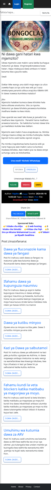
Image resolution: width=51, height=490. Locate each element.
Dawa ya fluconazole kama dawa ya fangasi (25, 251)
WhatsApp (32, 213)
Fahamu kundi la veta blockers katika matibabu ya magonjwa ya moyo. (24, 389)
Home (13, 486)
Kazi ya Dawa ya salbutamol (25, 348)
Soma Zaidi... (12, 269)
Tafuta (45, 13)
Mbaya (26, 184)
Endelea (31, 169)
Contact (37, 486)
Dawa (25, 196)
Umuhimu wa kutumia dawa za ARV (21, 432)
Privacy (28, 486)
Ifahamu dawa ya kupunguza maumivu (20, 283)
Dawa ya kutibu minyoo (22, 322)
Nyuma (19, 169)
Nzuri (13, 184)
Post (37, 196)
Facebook (18, 213)
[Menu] (4, 4)
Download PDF (20, 199)
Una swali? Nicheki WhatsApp (25, 160)
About (20, 486)
